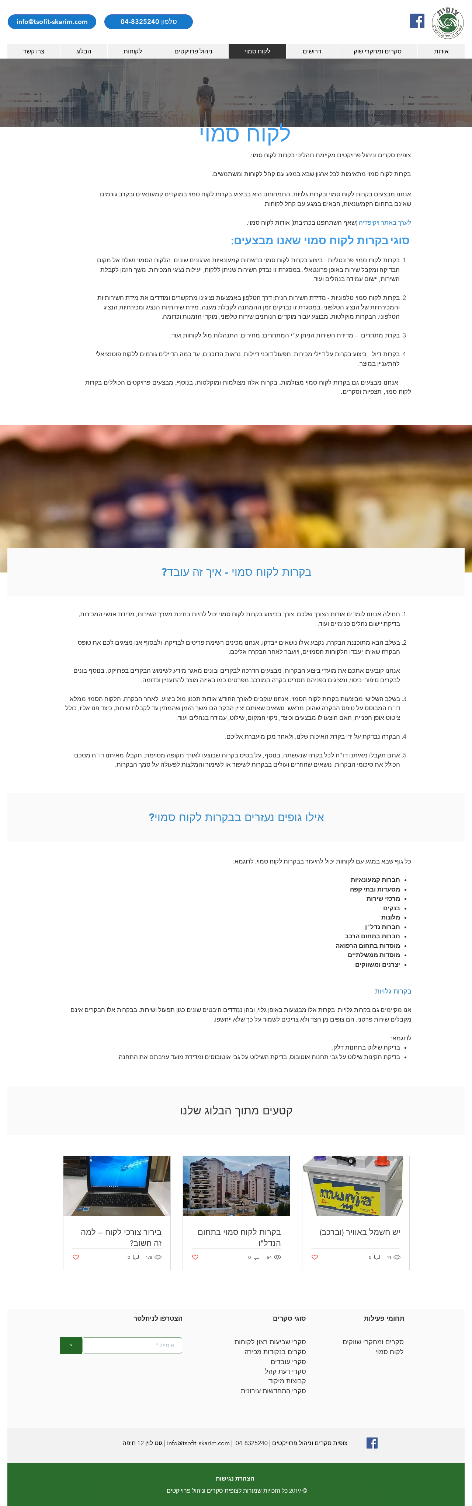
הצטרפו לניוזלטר (158, 1318)
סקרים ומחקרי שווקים (373, 1342)
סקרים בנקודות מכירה (275, 1352)
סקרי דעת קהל (285, 1371)
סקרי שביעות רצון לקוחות (270, 1342)
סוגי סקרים (289, 1318)
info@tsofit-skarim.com (198, 1443)
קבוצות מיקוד (287, 1381)
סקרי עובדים (288, 1362)
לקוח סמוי (389, 1352)
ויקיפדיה (369, 222)
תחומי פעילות (384, 1318)
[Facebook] (417, 21)
